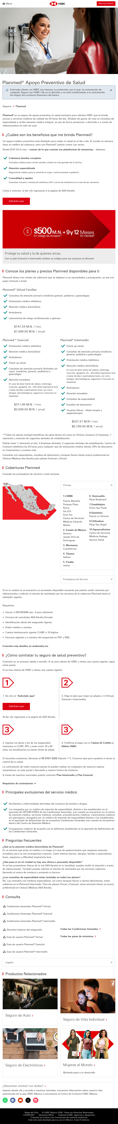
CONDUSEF (29, 1115)
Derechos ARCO (46, 1115)
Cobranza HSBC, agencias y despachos (76, 1115)
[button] (87, 485)
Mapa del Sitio (31, 1112)
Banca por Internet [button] (106, 3)
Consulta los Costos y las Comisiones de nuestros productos (59, 1117)
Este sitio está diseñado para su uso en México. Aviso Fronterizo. (59, 1120)
